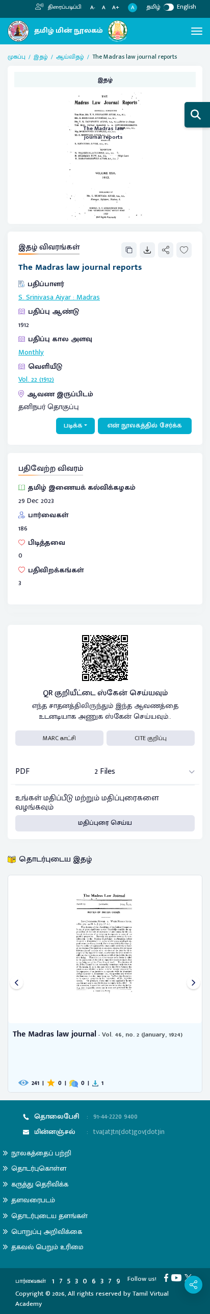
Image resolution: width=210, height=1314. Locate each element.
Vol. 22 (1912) (36, 379)
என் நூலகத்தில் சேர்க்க (145, 425)
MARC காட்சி (59, 738)
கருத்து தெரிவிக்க (39, 1184)
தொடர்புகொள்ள (38, 1168)
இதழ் (41, 56)
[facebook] (167, 1277)
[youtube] (178, 1277)
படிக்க (73, 425)
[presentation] (16, 984)
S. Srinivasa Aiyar (44, 297)
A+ (115, 8)
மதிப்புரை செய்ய (105, 822)
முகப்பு (16, 56)
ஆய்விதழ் (70, 56)
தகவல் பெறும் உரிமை (47, 1247)
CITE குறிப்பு (151, 738)
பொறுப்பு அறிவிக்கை (46, 1231)
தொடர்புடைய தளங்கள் (49, 1215)
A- (92, 8)
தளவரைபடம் (33, 1200)
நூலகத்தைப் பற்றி (41, 1153)
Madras (88, 297)
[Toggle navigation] (196, 31)
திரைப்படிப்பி (64, 7)
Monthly (31, 352)
